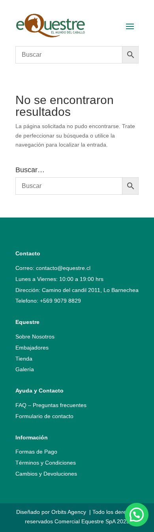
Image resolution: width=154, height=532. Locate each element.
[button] (136, 514)
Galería (24, 369)
